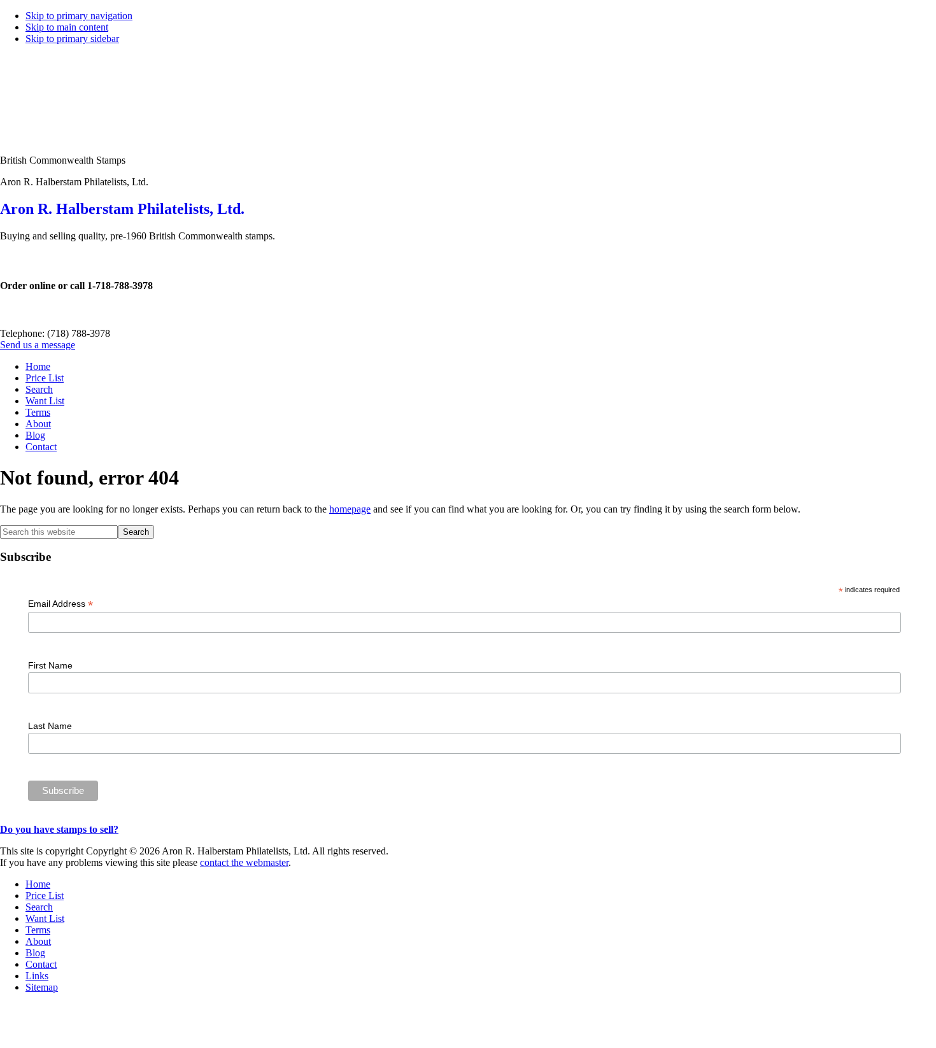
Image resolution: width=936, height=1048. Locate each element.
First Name (50, 665)
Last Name (50, 726)
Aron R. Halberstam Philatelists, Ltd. (122, 209)
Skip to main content (66, 27)
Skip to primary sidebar (72, 38)
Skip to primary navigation (78, 15)
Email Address (60, 604)
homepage (350, 509)
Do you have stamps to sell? (59, 829)
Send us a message (37, 344)
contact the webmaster (244, 862)
